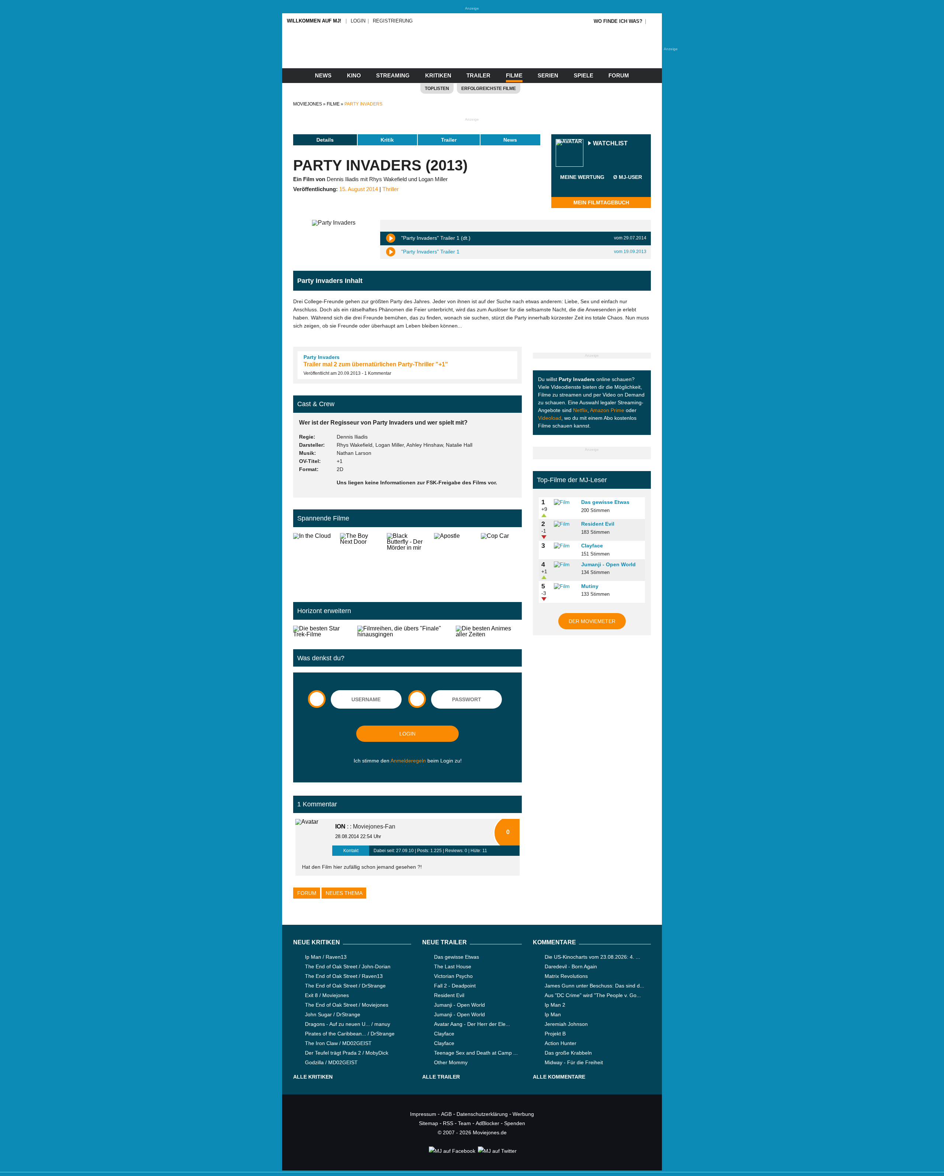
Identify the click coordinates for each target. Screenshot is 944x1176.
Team (464, 1123)
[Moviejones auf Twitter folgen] (497, 1151)
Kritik (387, 140)
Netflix (580, 410)
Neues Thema (344, 893)
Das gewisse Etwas (605, 502)
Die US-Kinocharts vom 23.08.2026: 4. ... (592, 957)
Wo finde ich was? (618, 21)
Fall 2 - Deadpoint (455, 986)
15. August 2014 (358, 189)
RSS (448, 1123)
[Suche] (653, 21)
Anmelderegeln (408, 761)
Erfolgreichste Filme (488, 88)
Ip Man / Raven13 (326, 957)
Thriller (390, 189)
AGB (446, 1114)
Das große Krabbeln (568, 1053)
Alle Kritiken (313, 1077)
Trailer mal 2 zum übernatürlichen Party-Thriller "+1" (375, 364)
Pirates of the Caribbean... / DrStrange (350, 1034)
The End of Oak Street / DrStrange (345, 986)
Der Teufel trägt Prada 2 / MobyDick (346, 1053)
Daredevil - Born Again (571, 966)
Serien (548, 75)
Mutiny (589, 586)
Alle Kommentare (559, 1077)
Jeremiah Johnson (566, 1024)
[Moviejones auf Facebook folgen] (451, 1151)
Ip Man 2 (555, 1005)
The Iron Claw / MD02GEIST (338, 1043)
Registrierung (393, 21)
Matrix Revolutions (566, 976)
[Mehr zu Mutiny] (565, 586)
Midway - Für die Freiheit (574, 1062)
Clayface (592, 546)
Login (358, 21)
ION (340, 826)
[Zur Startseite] (472, 55)
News (323, 75)
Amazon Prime (607, 410)
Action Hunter (560, 1043)
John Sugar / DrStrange (332, 1014)
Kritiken (438, 75)
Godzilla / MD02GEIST (331, 1062)
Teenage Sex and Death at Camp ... (476, 1053)
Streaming (393, 75)
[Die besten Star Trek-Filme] (322, 631)
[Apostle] (454, 562)
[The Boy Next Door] (360, 562)
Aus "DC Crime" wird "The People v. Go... (593, 995)
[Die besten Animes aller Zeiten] (489, 631)
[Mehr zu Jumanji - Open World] (565, 564)
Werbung (523, 1114)
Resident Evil (597, 524)
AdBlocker (487, 1123)
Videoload (549, 418)
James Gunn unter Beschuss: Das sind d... (594, 986)
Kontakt (350, 850)
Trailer (478, 75)
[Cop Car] (501, 562)
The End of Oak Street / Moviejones (346, 1005)
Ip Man (553, 1014)
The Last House (452, 966)
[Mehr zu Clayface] (565, 546)
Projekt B (555, 1034)
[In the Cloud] (313, 562)
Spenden (514, 1123)
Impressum (423, 1114)
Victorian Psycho (453, 976)
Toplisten (437, 88)
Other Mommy (451, 1062)
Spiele (583, 75)
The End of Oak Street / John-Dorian (348, 966)
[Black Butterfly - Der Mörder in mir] (407, 562)
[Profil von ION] (313, 837)
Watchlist (610, 144)
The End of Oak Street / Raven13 (344, 976)
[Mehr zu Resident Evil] (565, 524)
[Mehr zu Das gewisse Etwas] (565, 502)
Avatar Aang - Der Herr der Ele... (472, 1024)
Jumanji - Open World (608, 564)
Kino (354, 75)
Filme (514, 75)
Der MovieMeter (592, 621)
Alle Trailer (441, 1077)
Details (325, 140)
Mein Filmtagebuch (601, 202)
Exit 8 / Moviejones (327, 995)
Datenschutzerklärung (482, 1114)
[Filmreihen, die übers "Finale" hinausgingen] (403, 631)
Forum (618, 75)
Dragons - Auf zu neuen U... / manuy (347, 1024)
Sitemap (428, 1123)
